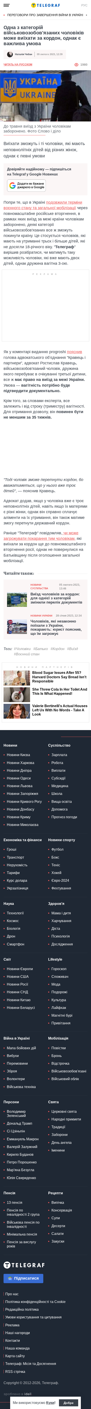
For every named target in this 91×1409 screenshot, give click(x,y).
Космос (13, 921)
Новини (10, 745)
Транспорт (15, 857)
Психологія (60, 936)
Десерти (58, 1226)
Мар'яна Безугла (20, 1170)
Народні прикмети (66, 1119)
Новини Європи (20, 969)
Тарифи (13, 873)
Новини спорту (61, 840)
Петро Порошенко (22, 1162)
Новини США (18, 976)
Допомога (59, 809)
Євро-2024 (60, 880)
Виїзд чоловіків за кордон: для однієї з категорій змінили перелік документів (56, 598)
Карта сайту (15, 1356)
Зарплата (59, 755)
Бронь (56, 1056)
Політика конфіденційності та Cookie (35, 1302)
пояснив (74, 352)
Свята (53, 1102)
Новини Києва (18, 755)
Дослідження (62, 944)
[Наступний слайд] (86, 15)
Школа (56, 794)
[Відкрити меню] (6, 5)
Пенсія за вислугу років (21, 1244)
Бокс (55, 857)
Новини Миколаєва (22, 825)
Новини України (41, 615)
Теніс (55, 865)
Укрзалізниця (17, 888)
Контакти (12, 1340)
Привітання (60, 1023)
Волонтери (16, 1079)
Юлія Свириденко (21, 1178)
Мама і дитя (61, 913)
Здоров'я (56, 904)
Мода (55, 984)
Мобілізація (58, 1038)
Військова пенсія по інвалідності (23, 1224)
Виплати (58, 770)
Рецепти (55, 1193)
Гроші (11, 849)
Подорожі (59, 992)
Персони (11, 1102)
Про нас (12, 1294)
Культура (58, 1000)
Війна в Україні (17, 1038)
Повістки (58, 1048)
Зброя (12, 1071)
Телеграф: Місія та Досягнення (30, 1364)
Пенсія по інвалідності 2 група (23, 1212)
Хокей (56, 873)
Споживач (59, 976)
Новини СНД (17, 992)
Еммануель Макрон (23, 1139)
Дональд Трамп (19, 1123)
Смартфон (15, 944)
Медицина (59, 786)
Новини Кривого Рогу (24, 801)
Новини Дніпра (19, 770)
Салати (57, 1234)
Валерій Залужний (22, 1147)
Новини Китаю (18, 1000)
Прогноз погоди (64, 817)
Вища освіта (61, 801)
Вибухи (13, 1056)
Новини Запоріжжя (22, 794)
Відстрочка (60, 1063)
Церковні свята (64, 1111)
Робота (57, 763)
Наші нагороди (17, 1333)
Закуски (57, 1241)
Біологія (13, 928)
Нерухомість (17, 865)
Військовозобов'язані (68, 1071)
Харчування (61, 921)
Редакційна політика (22, 1309)
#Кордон (57, 649)
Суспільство (59, 745)
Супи (55, 1218)
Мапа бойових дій (21, 1048)
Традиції (58, 1127)
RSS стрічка (15, 1372)
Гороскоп (58, 969)
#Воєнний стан (27, 654)
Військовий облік (65, 1079)
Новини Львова (19, 786)
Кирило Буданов (20, 1154)
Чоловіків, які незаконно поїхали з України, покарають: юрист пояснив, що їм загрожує (56, 627)
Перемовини (17, 1063)
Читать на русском (18, 64)
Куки (50, 1403)
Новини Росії (17, 984)
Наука (9, 904)
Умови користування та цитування (33, 1317)
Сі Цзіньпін (16, 1131)
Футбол (57, 849)
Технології (15, 913)
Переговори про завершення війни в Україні (45, 15)
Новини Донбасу (20, 809)
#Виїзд (72, 649)
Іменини (58, 1150)
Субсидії (58, 778)
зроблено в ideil (18, 1394)
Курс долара (17, 880)
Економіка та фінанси (23, 840)
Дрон (11, 936)
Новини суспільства (39, 586)
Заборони (59, 1135)
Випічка (57, 1202)
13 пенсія (14, 1202)
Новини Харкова (20, 763)
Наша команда (17, 1348)
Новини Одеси (19, 778)
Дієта (55, 928)
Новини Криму (18, 817)
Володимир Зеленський (16, 1114)
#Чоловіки (22, 649)
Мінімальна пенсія (22, 1234)
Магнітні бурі (61, 1015)
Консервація (61, 1210)
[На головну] (45, 5)
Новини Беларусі (21, 1008)
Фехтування (61, 888)
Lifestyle (55, 959)
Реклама (12, 1325)
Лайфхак (58, 1008)
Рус (84, 5)
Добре (69, 1403)
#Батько (40, 649)
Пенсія (9, 1193)
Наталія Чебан (23, 54)
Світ (7, 959)
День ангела (61, 1142)
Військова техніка (21, 1087)
